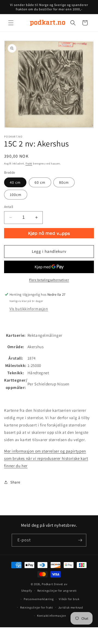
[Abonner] (80, 540)
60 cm (40, 182)
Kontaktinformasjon (51, 615)
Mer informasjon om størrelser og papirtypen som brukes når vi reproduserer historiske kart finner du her (46, 458)
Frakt (29, 163)
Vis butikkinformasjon (29, 308)
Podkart (47, 584)
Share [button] (15, 482)
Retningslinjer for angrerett (57, 590)
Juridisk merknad (70, 607)
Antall (8, 206)
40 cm (15, 182)
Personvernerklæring (39, 599)
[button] (11, 23)
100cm (16, 194)
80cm (64, 182)
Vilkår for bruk (69, 599)
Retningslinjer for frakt (36, 607)
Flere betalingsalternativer (49, 280)
